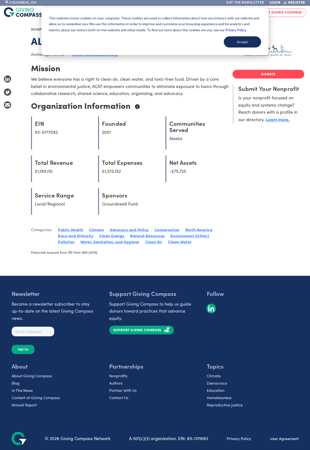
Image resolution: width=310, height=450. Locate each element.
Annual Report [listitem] (24, 404)
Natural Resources (147, 235)
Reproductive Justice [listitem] (225, 404)
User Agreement (284, 438)
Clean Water (180, 241)
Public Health (70, 229)
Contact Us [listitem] (118, 397)
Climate (96, 229)
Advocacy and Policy (129, 229)
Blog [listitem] (16, 383)
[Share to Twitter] (7, 92)
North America (199, 229)
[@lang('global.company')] (23, 12)
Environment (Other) (189, 235)
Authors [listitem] (116, 383)
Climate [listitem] (214, 375)
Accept (242, 42)
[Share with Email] (7, 105)
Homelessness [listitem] (219, 397)
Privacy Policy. (236, 30)
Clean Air (154, 241)
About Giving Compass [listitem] (32, 375)
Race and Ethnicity (75, 235)
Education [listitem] (216, 390)
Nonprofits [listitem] (118, 375)
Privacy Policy (239, 438)
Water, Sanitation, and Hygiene (109, 241)
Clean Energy (111, 235)
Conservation (167, 229)
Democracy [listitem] (217, 383)
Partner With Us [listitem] (123, 390)
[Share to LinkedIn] (7, 79)
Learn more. (278, 119)
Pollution (66, 241)
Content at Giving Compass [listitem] (36, 397)
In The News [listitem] (22, 390)
